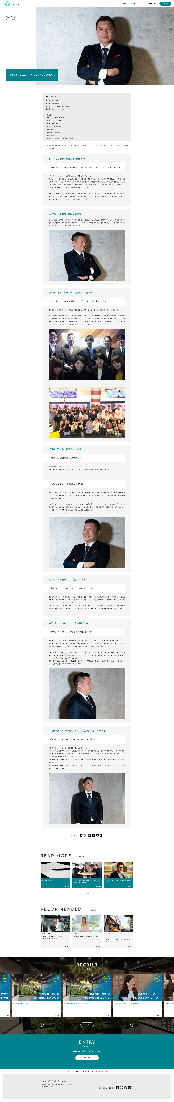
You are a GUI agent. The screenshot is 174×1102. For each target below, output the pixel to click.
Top (66, 1071)
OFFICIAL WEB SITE (107, 1088)
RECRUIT (153, 3)
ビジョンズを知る (75, 1071)
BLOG (144, 3)
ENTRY (165, 4)
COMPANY (124, 3)
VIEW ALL (87, 893)
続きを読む (55, 875)
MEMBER (135, 3)
